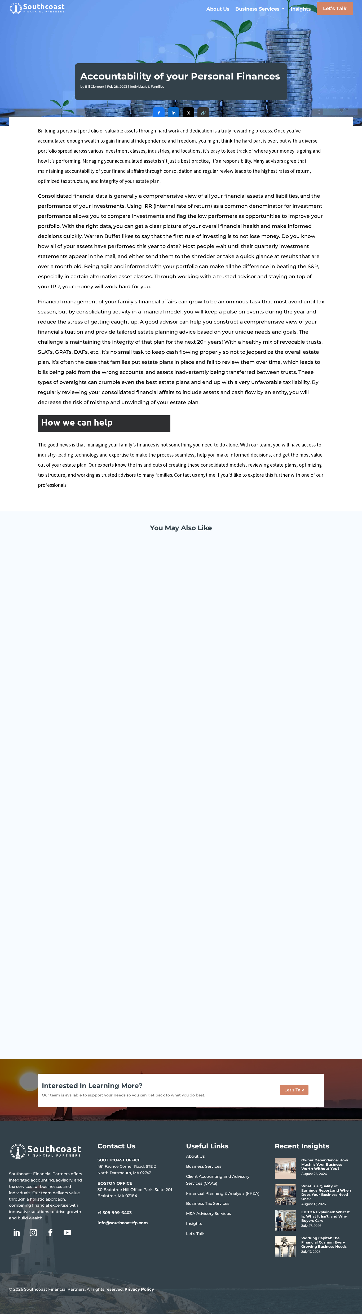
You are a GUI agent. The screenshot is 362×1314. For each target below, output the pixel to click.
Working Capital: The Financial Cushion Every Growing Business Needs (324, 1242)
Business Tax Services (207, 1203)
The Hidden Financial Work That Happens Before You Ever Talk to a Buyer (134, 738)
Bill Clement (94, 87)
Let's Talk (294, 1089)
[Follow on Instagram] (33, 1232)
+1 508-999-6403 (115, 1212)
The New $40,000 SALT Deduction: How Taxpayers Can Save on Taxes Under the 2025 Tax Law (159, 959)
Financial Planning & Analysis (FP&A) (222, 1193)
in (173, 113)
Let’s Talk (335, 8)
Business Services (257, 9)
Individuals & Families (147, 87)
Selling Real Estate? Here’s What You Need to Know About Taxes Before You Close (144, 1007)
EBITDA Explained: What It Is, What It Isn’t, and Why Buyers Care (325, 1216)
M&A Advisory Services (208, 1213)
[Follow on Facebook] (50, 1232)
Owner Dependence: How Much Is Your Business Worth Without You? (324, 1164)
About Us (217, 9)
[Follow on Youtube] (67, 1232)
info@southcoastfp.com (123, 1222)
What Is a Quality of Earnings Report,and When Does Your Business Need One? (326, 1192)
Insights (301, 9)
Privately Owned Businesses (113, 746)
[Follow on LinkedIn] (16, 1232)
